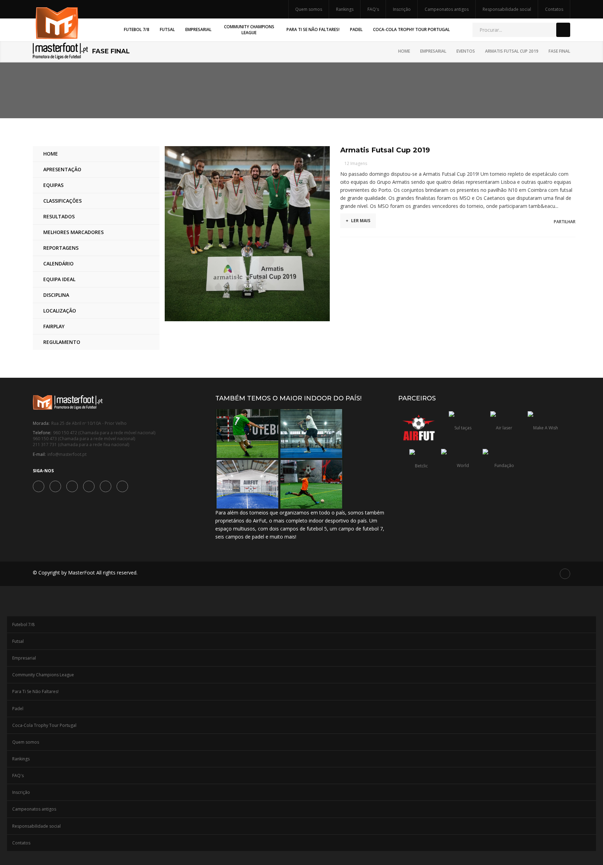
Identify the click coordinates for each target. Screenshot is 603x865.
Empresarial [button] (198, 29)
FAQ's (373, 9)
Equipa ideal (59, 279)
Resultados (59, 216)
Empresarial (433, 51)
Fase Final (559, 51)
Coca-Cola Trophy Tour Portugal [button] (411, 29)
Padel (17, 709)
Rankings (344, 9)
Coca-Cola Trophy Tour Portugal (44, 725)
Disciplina (56, 295)
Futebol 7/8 (23, 624)
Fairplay (54, 326)
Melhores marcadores (73, 232)
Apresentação (62, 169)
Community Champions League (43, 675)
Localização (59, 310)
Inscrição (402, 9)
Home (404, 51)
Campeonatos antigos (447, 9)
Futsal (18, 641)
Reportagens (61, 248)
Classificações (62, 200)
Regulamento (61, 342)
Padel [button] (356, 29)
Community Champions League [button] (249, 30)
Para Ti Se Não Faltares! (35, 691)
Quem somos (308, 9)
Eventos (465, 51)
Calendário (58, 263)
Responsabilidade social (507, 9)
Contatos (554, 9)
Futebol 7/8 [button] (136, 29)
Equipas (53, 185)
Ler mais (358, 221)
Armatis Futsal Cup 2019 (511, 51)
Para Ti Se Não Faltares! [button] (313, 29)
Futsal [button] (167, 29)
